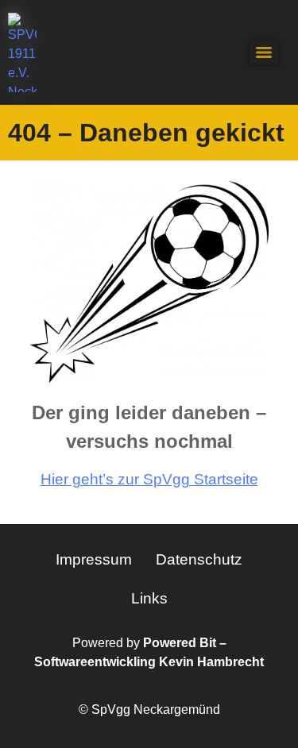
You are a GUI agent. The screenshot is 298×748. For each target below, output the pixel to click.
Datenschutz (199, 559)
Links (149, 598)
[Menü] (264, 52)
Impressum (94, 559)
